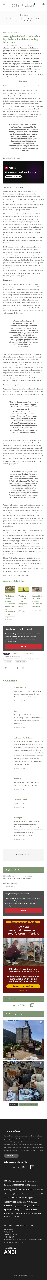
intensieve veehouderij (29, 1194)
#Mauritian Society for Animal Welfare (17, 659)
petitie (25, 1206)
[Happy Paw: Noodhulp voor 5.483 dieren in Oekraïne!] (23, 1081)
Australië (23, 1181)
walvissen (34, 1213)
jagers (6, 1198)
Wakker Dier (27, 1213)
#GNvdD (7, 1181)
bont (32, 1181)
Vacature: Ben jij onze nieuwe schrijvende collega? (22, 601)
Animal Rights (15, 1181)
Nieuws (14, 18)
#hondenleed (29, 653)
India (22, 1194)
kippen (30, 1198)
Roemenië (31, 51)
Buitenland (8, 32)
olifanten (8, 1205)
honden (15, 53)
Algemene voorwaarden (21, 1225)
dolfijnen (7, 1190)
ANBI (31, 1225)
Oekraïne (34, 1202)
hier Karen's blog (12, 883)
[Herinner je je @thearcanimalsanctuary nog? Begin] (23, 1040)
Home (7, 18)
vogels (18, 1213)
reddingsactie (36, 1206)
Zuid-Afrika (16, 1216)
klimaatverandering (13, 1201)
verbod (34, 1210)
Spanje (7, 1209)
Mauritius (20, 61)
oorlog (14, 1206)
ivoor (37, 1194)
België (29, 1181)
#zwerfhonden (20, 661)
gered (13, 1189)
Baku (18, 56)
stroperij (15, 1209)
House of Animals (15, 878)
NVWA (26, 1201)
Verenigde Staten (10, 1213)
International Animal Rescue (34, 310)
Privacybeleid (8, 1225)
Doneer (23, 646)
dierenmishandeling (20, 1184)
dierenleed (7, 1185)
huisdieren (7, 1194)
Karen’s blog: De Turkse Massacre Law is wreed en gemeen (37, 601)
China (37, 1181)
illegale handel (16, 1194)
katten (25, 1197)
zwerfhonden (22, 51)
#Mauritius (37, 659)
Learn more (11, 1156)
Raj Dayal (19, 117)
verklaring (34, 252)
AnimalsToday (7, 45)
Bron (4, 575)
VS (22, 1213)
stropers (21, 1210)
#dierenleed (16, 653)
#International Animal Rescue (14, 656)
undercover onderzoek (22, 204)
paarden (19, 1206)
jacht (41, 1194)
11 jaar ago (17, 701)
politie (29, 1206)
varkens (27, 1209)
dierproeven (34, 1185)
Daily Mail (6, 207)
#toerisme (8, 661)
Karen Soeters (28, 876)
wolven (10, 1216)
